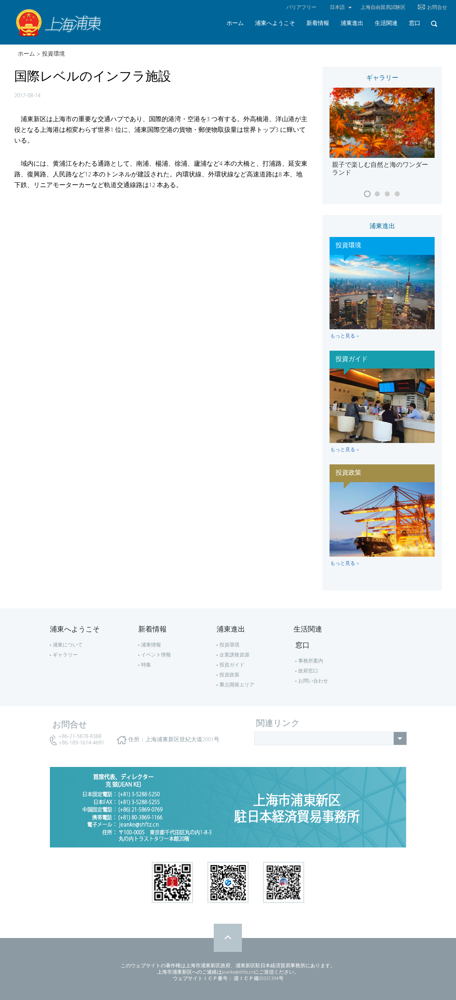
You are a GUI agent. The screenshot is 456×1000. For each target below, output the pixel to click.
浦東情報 (151, 645)
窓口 (302, 645)
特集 (146, 665)
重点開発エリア (236, 685)
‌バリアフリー (301, 7)
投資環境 (53, 54)
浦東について (68, 645)
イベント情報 (156, 655)
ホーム (26, 54)
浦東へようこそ (75, 629)
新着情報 (152, 629)
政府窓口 (308, 671)
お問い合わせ (313, 681)
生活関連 (308, 629)
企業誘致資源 (234, 655)
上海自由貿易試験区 (383, 7)
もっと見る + (344, 336)
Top (228, 938)
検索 (434, 23)
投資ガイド (231, 665)
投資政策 (229, 675)
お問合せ (437, 7)
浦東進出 (382, 226)
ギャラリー (382, 78)
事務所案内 (310, 661)
